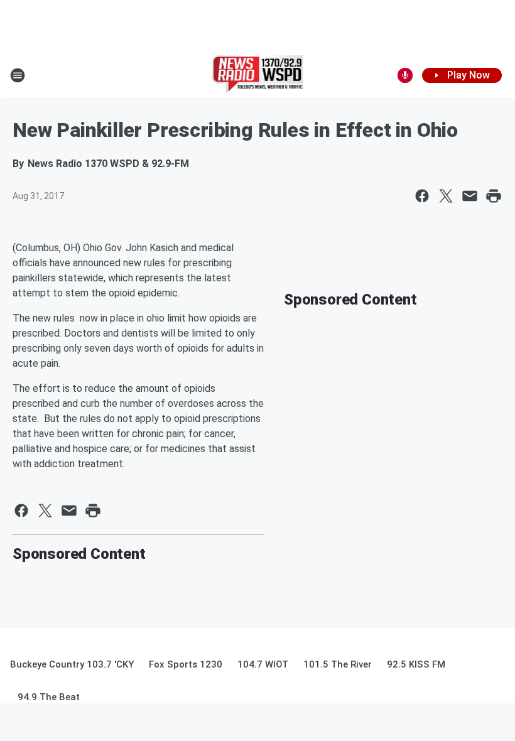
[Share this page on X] (446, 196)
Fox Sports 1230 (185, 664)
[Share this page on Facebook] (422, 196)
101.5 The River (337, 664)
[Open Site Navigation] (17, 75)
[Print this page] (493, 196)
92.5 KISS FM (416, 664)
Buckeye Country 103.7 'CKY (72, 664)
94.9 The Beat (49, 697)
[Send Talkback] (405, 75)
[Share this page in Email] (470, 196)
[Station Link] (257, 75)
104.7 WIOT (262, 664)
